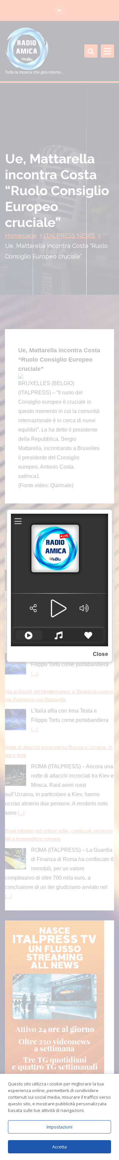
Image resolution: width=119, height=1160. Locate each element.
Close (100, 654)
